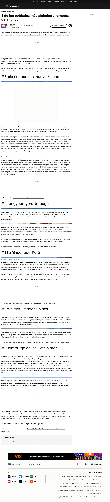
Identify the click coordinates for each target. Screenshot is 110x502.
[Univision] (12, 6)
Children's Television (95, 490)
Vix (37, 1)
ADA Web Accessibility (75, 480)
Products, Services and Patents (68, 486)
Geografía (35, 441)
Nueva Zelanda (49, 137)
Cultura (20, 441)
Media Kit (61, 483)
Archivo (84, 480)
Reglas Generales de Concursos (66, 490)
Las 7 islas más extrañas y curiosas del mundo (28, 198)
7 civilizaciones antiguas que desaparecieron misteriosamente (34, 303)
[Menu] (2, 6)
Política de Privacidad (67, 476)
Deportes (63, 1)
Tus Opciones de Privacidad (93, 493)
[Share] (70, 25)
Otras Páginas (32, 464)
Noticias (43, 1)
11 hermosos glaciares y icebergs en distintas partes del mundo (34, 247)
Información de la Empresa (60, 480)
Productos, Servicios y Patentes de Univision (89, 486)
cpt (50, 441)
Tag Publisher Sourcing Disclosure (92, 483)
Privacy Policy (78, 476)
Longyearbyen (51, 212)
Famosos (56, 1)
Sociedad (43, 441)
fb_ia (27, 441)
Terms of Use (97, 476)
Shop (75, 1)
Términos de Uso (87, 476)
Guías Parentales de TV (75, 483)
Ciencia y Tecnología (7, 11)
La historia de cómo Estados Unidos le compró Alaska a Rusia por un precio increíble (41, 342)
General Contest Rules (83, 490)
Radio (70, 1)
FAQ (66, 483)
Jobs (88, 480)
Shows (49, 1)
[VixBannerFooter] (55, 456)
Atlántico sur (56, 364)
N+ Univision (12, 24)
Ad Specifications (96, 480)
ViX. (55, 441)
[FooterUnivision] (14, 464)
